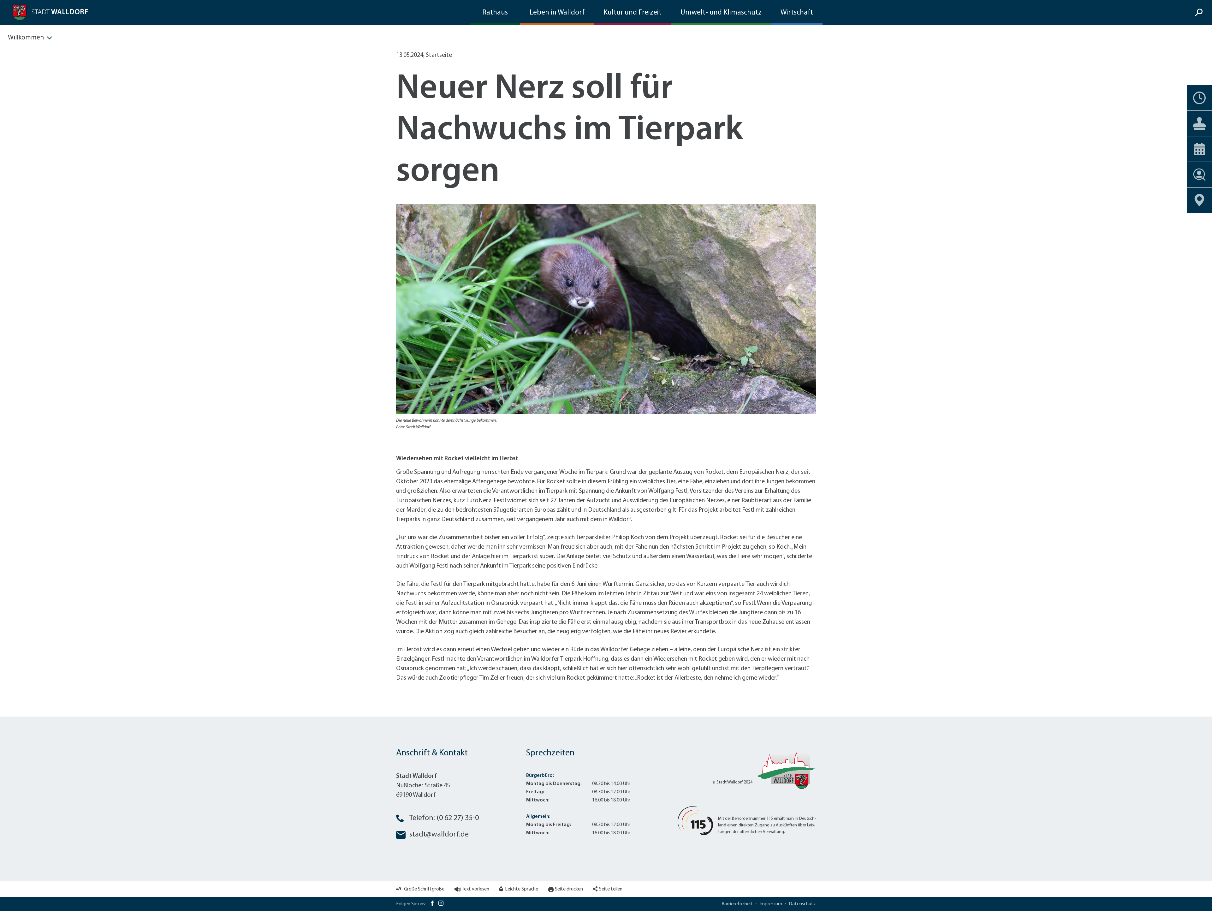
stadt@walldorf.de (439, 834)
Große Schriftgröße (424, 889)
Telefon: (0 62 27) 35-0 (444, 818)
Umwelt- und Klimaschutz (721, 12)
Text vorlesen (475, 889)
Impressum (770, 904)
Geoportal (1199, 200)
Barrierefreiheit (737, 904)
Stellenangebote (1199, 174)
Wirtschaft (797, 12)
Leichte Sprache (521, 889)
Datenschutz (802, 904)
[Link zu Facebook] (432, 904)
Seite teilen (610, 889)
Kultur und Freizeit (632, 12)
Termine (1199, 97)
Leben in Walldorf (557, 12)
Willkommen (26, 37)
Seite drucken (569, 889)
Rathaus (495, 12)
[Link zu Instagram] (440, 904)
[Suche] (1199, 12)
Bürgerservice (1199, 123)
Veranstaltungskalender (1199, 149)
